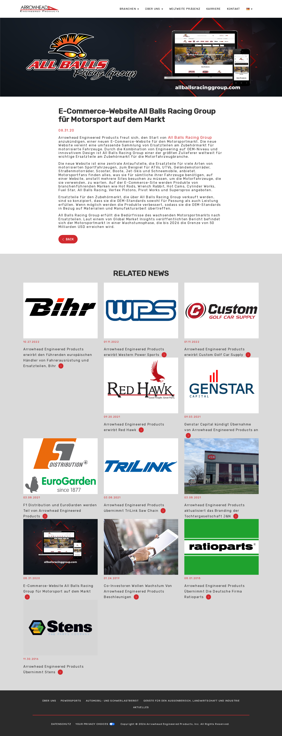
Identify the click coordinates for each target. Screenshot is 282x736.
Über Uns (153, 8)
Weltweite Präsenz (184, 8)
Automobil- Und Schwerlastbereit (112, 700)
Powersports (71, 700)
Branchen (128, 8)
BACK (69, 239)
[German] (249, 9)
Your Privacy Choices (92, 724)
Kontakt (233, 8)
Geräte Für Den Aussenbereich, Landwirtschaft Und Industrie (191, 700)
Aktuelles (141, 707)
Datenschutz (61, 724)
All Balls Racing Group (190, 137)
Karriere (213, 8)
